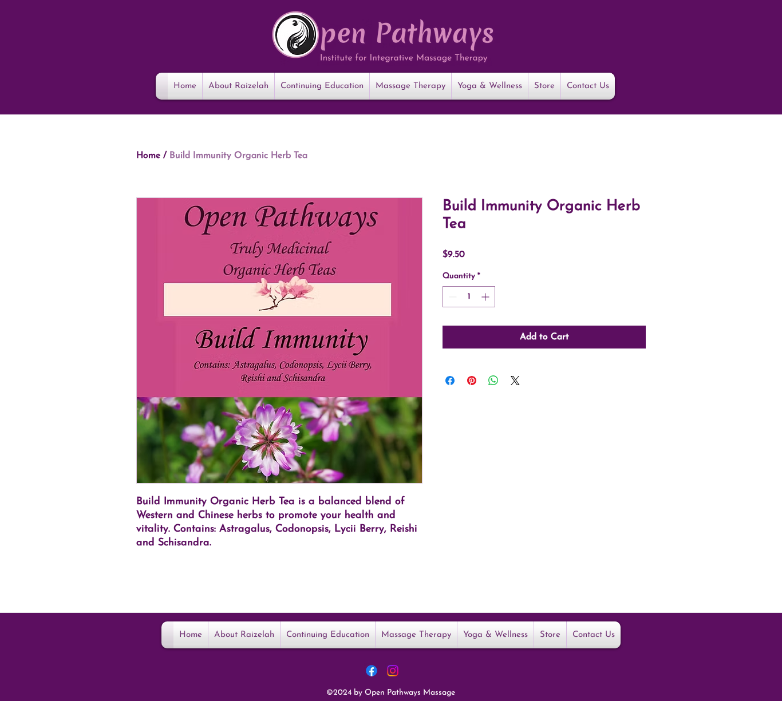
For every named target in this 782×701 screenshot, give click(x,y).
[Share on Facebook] (450, 380)
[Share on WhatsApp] (493, 380)
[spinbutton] (469, 297)
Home (148, 155)
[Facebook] (371, 670)
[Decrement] (451, 297)
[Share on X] (515, 380)
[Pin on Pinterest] (472, 380)
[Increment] (486, 297)
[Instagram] (392, 670)
